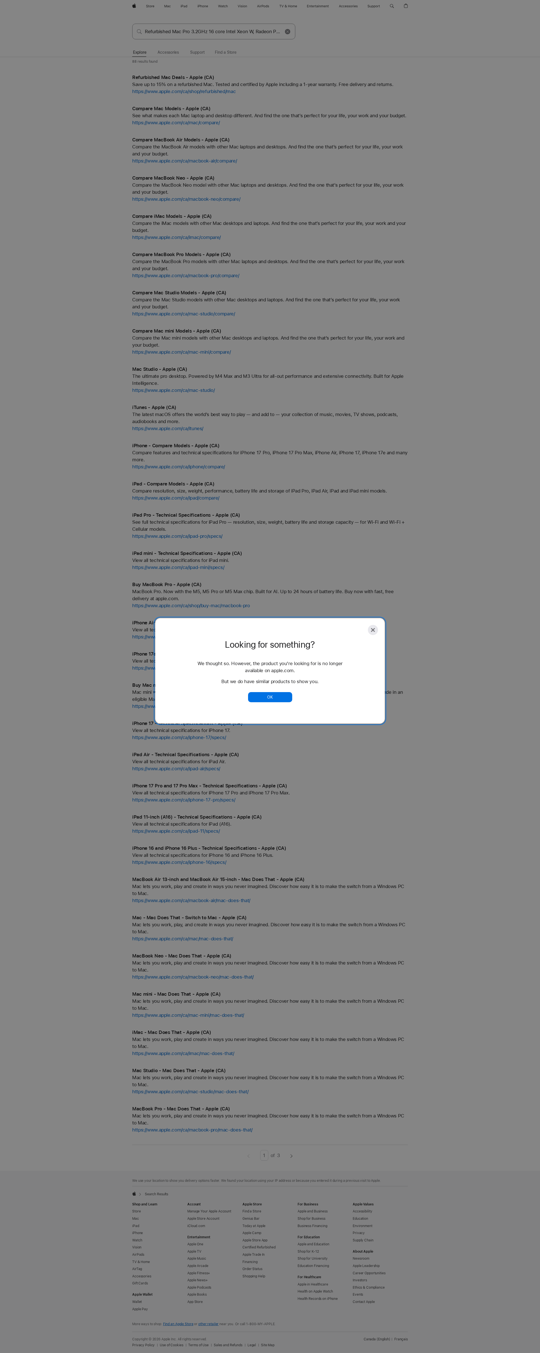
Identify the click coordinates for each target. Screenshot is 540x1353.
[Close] (373, 630)
